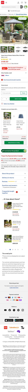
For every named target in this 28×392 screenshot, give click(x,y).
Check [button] (23, 93)
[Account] (18, 2)
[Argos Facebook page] (9, 310)
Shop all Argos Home (21, 14)
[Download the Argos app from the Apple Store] (9, 321)
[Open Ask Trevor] (25, 7)
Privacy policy (21, 335)
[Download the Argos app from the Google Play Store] (19, 321)
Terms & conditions (14, 338)
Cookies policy (8, 336)
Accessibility (6, 335)
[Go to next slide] (26, 31)
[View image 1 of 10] (4, 49)
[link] (14, 79)
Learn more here (14, 287)
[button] (22, 18)
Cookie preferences (19, 336)
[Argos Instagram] (22, 310)
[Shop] (6, 2)
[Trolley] (25, 2)
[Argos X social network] (14, 310)
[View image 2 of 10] (11, 49)
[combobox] (10, 7)
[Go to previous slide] (2, 31)
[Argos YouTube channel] (5, 310)
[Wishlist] (22, 2)
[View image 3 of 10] (18, 49)
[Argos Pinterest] (18, 310)
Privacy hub (14, 335)
